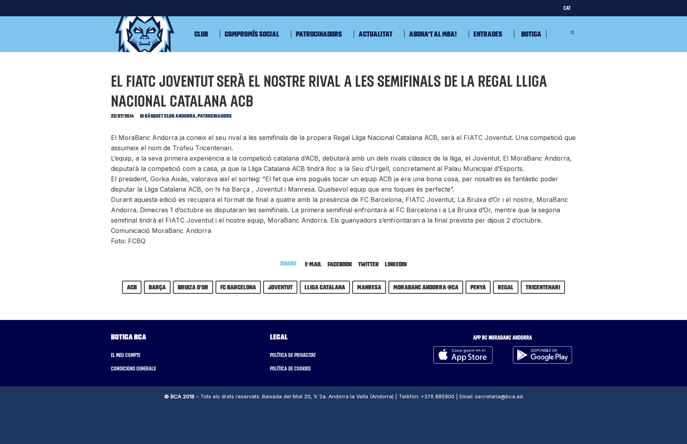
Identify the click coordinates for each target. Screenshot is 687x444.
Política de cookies (290, 368)
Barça (157, 287)
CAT (567, 8)
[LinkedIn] (160, 8)
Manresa (369, 287)
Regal (506, 287)
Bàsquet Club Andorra (170, 115)
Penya (478, 287)
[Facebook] (129, 8)
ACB (132, 287)
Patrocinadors (214, 115)
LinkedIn (396, 264)
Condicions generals (133, 368)
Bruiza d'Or (193, 287)
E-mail (313, 264)
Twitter (368, 264)
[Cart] (565, 34)
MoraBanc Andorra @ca (425, 287)
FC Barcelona (238, 287)
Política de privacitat (293, 355)
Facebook (340, 264)
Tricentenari (543, 287)
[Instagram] (145, 8)
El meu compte (125, 355)
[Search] (553, 34)
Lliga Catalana (325, 287)
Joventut (280, 287)
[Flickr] (176, 8)
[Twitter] (114, 8)
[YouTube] (191, 8)
